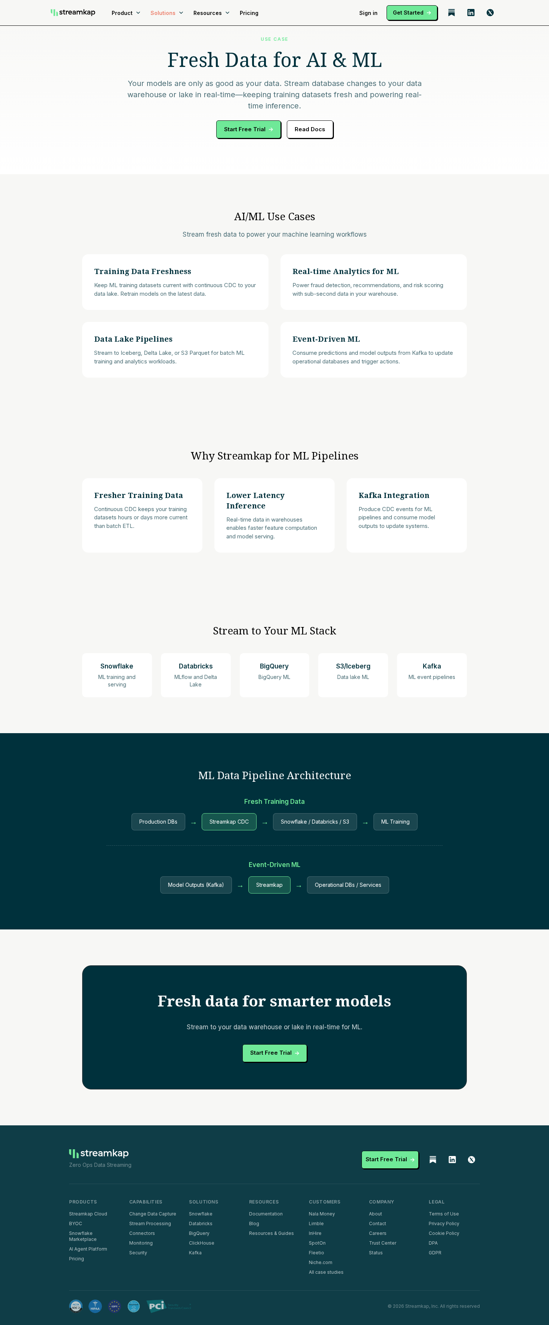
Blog (254, 1223)
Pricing (249, 13)
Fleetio (316, 1252)
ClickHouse (201, 1243)
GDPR (435, 1252)
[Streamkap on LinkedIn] (471, 12)
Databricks (201, 1223)
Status (376, 1252)
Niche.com (320, 1262)
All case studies (326, 1272)
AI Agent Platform (88, 1249)
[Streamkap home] (73, 12)
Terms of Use (444, 1214)
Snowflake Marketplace (83, 1236)
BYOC (75, 1223)
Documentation (266, 1214)
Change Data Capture (152, 1214)
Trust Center (382, 1243)
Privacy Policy (444, 1223)
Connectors (142, 1233)
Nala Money (322, 1214)
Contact (377, 1223)
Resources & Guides (271, 1233)
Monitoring (141, 1243)
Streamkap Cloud (88, 1214)
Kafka (195, 1252)
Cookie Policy (444, 1233)
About (375, 1214)
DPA (433, 1243)
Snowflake (201, 1214)
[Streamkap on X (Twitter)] (490, 12)
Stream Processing (150, 1223)
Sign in (368, 13)
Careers (378, 1233)
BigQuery (199, 1233)
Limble (316, 1223)
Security (138, 1252)
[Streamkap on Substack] (451, 12)
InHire (315, 1233)
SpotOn (317, 1243)
